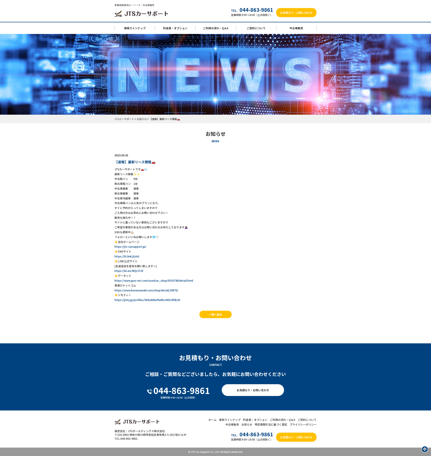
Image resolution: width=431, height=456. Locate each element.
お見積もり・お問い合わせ (296, 13)
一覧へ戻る (215, 314)
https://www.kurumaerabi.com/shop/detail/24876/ (146, 290)
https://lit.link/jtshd (126, 256)
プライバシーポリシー (303, 424)
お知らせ (246, 424)
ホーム (212, 420)
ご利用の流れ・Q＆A (215, 28)
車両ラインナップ (135, 28)
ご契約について (256, 28)
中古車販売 (296, 28)
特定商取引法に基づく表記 (271, 424)
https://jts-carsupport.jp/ (130, 246)
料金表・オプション (175, 28)
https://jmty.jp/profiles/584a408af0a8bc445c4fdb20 (147, 300)
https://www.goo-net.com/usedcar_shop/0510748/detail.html (153, 280)
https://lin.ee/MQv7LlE (128, 271)
